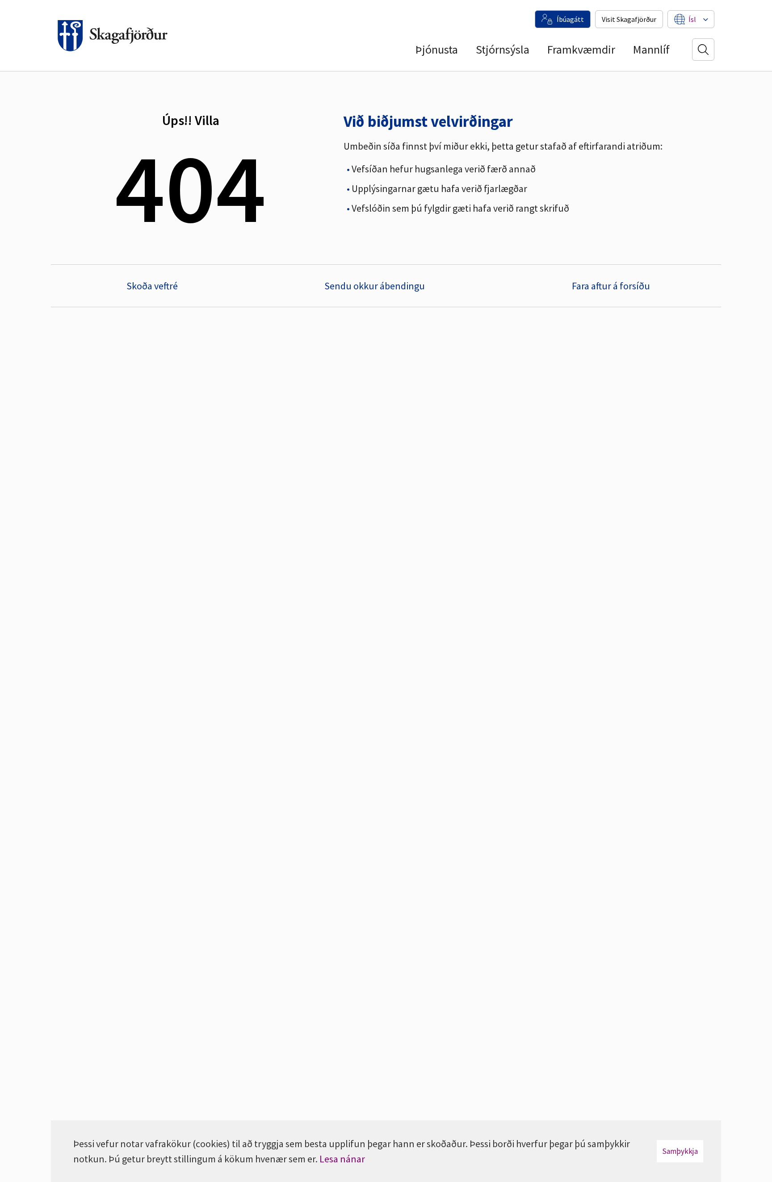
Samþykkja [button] (680, 1151)
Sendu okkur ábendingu (374, 286)
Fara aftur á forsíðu (611, 286)
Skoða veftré (152, 286)
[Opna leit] (703, 49)
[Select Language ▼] (692, 19)
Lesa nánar (342, 1159)
